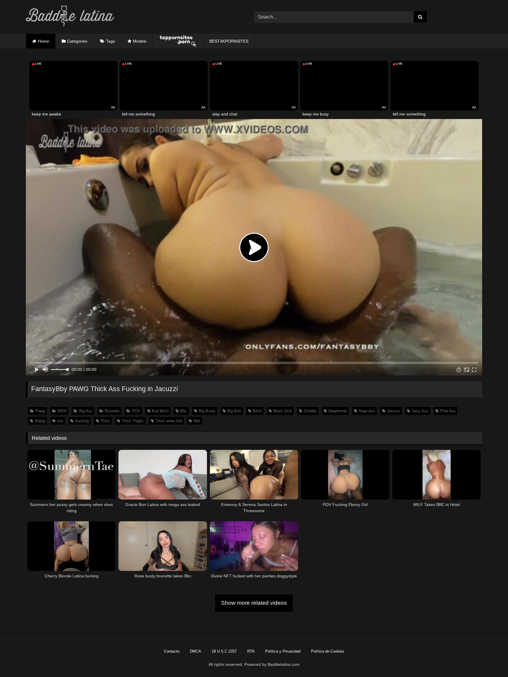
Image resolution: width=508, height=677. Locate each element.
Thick (105, 421)
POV (136, 411)
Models (139, 41)
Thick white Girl (169, 421)
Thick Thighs (133, 421)
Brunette (112, 411)
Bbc (183, 411)
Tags (110, 41)
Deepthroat (337, 411)
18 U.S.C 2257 (224, 651)
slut (60, 421)
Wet (196, 421)
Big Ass (85, 411)
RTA (251, 651)
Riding (40, 421)
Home (43, 41)
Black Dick (282, 411)
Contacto (171, 651)
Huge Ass (367, 411)
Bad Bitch (160, 411)
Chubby (310, 411)
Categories (77, 41)
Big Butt (234, 411)
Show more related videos (254, 603)
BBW (62, 411)
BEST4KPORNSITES (228, 41)
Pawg (40, 411)
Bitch (257, 411)
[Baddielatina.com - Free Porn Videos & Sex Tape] (70, 17)
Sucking (82, 421)
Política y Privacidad (282, 651)
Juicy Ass (420, 411)
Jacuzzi (393, 411)
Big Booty (207, 411)
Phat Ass (448, 411)
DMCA (195, 651)
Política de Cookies (327, 651)
